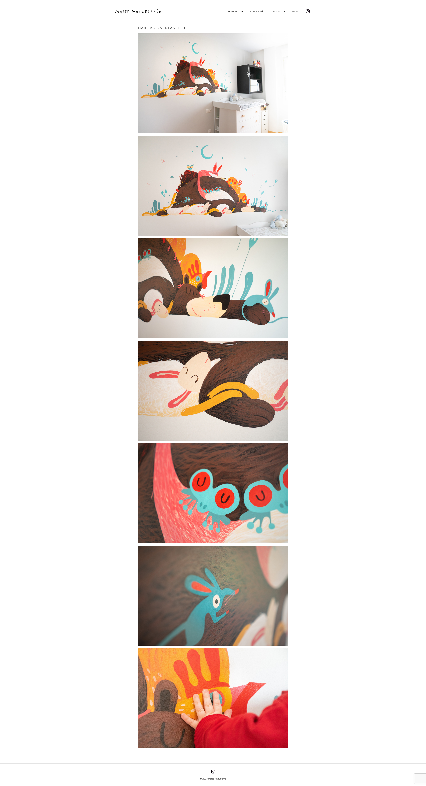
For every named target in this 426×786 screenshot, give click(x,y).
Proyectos (235, 11)
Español (297, 11)
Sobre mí (256, 11)
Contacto (277, 11)
